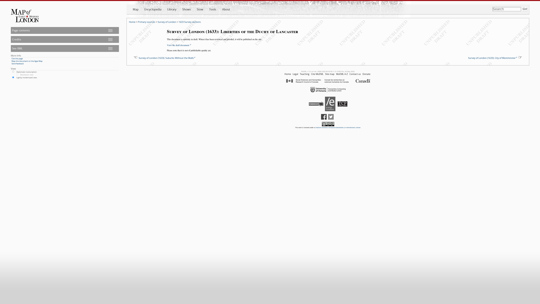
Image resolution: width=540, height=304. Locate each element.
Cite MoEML (317, 74)
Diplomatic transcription (26, 72)
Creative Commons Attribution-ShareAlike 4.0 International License (337, 127)
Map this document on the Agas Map (27, 61)
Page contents (21, 30)
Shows (186, 9)
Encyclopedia (152, 9)
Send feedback (18, 63)
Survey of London (167, 22)
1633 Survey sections (190, 22)
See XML (17, 48)
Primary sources (146, 22)
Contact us (355, 74)
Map (136, 9)
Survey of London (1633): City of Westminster (492, 58)
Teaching (304, 74)
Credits (16, 39)
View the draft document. (178, 45)
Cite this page (17, 58)
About (226, 9)
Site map (329, 74)
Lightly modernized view (26, 77)
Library (171, 9)
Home (132, 22)
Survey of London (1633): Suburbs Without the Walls (166, 58)
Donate (366, 74)
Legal (295, 74)
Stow (200, 9)
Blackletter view (26, 74)
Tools (212, 9)
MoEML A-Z (342, 74)
